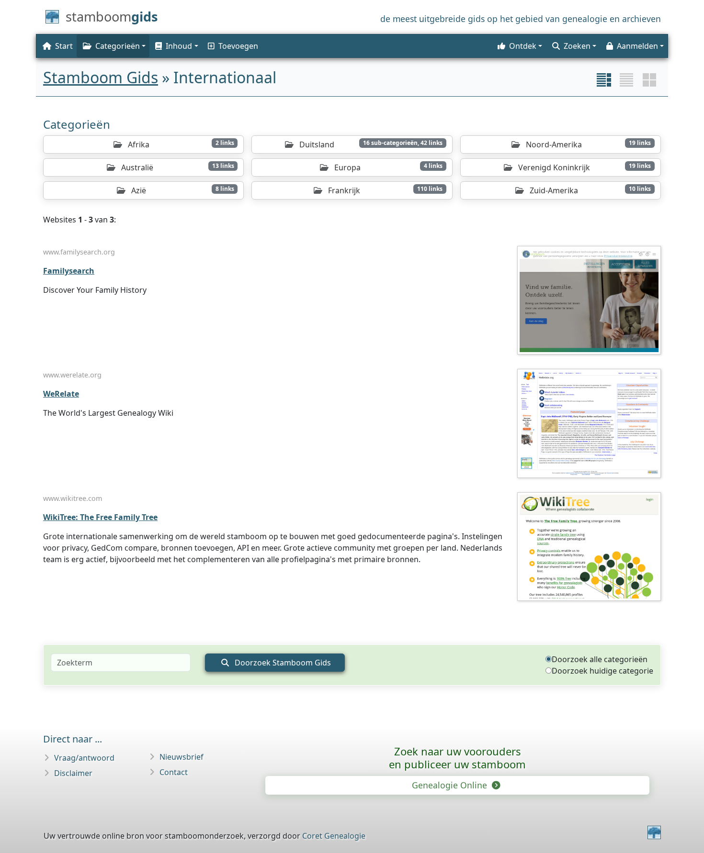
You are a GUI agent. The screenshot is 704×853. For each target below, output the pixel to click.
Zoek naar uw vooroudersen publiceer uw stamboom (457, 757)
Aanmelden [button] (637, 46)
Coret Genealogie (333, 836)
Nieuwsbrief (181, 757)
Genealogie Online (450, 785)
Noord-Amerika (587, 144)
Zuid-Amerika (589, 190)
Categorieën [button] (117, 46)
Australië (176, 167)
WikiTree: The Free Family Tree (100, 517)
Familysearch (68, 271)
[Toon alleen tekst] (626, 80)
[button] (175, 45)
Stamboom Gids (100, 77)
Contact (173, 772)
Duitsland (370, 144)
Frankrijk (384, 190)
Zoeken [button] (577, 46)
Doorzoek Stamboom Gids (282, 662)
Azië (181, 190)
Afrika (180, 144)
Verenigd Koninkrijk (583, 167)
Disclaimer (73, 773)
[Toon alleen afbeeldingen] (649, 80)
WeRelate (61, 393)
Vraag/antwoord (84, 758)
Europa (387, 167)
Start (64, 46)
